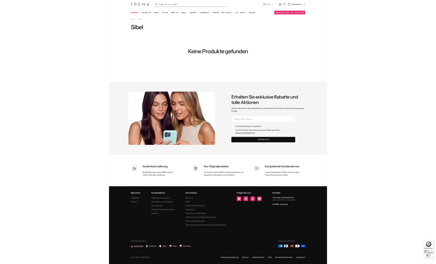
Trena (132, 19)
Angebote (135, 198)
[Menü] (432, 241)
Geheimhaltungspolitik (195, 221)
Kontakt (154, 213)
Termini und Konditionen (195, 213)
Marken (134, 202)
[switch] (428, 255)
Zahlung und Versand (160, 198)
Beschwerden (157, 205)
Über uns (189, 198)
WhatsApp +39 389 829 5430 (283, 198)
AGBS (187, 202)
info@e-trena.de (280, 204)
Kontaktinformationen (284, 257)
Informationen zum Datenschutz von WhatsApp (205, 225)
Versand (245, 257)
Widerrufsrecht (258, 257)
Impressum (190, 209)
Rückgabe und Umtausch (162, 202)
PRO (290, 12)
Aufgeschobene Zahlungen (163, 209)
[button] (190, 4)
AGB (269, 257)
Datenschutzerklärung (245, 133)
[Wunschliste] (284, 4)
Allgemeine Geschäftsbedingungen (200, 217)
